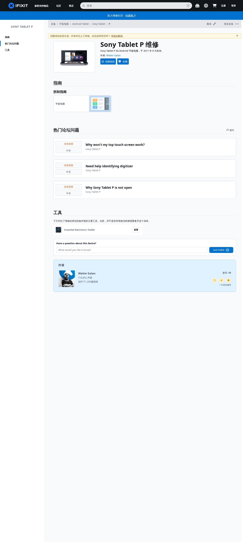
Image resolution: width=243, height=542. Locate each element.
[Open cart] (214, 5)
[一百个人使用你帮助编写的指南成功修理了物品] (221, 280)
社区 (58, 5)
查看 (136, 229)
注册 (223, 5)
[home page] (18, 6)
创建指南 (110, 61)
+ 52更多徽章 (225, 284)
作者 (61, 265)
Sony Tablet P (22, 27)
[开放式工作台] (197, 5)
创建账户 (130, 15)
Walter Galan (113, 55)
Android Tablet (80, 23)
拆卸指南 (60, 91)
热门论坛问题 (12, 43)
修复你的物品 (41, 5)
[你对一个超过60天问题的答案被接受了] (214, 280)
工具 (7, 49)
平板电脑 (64, 23)
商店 (71, 5)
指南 (7, 37)
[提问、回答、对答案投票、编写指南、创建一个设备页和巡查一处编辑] (228, 280)
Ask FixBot (218, 249)
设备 (53, 23)
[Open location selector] (206, 5)
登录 (233, 5)
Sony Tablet (98, 23)
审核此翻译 (117, 35)
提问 (232, 130)
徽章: (227, 272)
